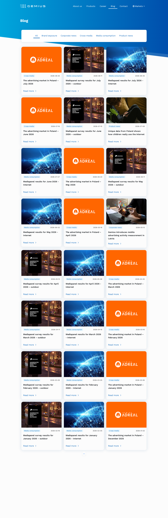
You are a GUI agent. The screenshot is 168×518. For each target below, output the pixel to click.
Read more (28, 91)
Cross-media (86, 35)
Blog (113, 6)
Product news (126, 35)
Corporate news (68, 35)
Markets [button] (139, 6)
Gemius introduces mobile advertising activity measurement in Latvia (126, 235)
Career (103, 6)
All (36, 35)
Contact (124, 6)
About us (77, 6)
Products (90, 6)
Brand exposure (49, 35)
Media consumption (105, 35)
